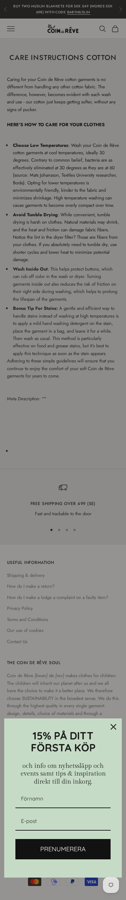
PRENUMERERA (63, 849)
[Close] (113, 726)
